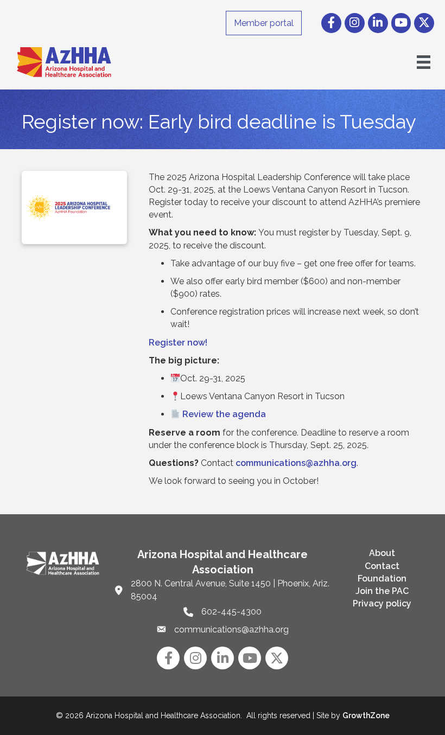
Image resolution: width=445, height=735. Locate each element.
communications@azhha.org (296, 463)
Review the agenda (224, 414)
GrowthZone (366, 715)
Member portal (264, 23)
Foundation (382, 578)
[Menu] (423, 62)
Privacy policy (382, 603)
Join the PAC (382, 591)
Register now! (178, 342)
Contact (382, 566)
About (382, 553)
